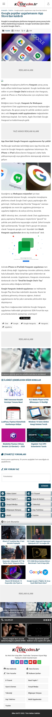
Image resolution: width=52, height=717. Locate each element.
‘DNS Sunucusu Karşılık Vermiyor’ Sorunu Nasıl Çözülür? (13, 402)
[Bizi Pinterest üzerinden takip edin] (35, 662)
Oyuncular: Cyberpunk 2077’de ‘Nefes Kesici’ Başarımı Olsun (13, 562)
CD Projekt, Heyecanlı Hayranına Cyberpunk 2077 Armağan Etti (38, 542)
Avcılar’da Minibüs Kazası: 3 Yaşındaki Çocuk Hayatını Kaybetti (13, 612)
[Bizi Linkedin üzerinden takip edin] (26, 662)
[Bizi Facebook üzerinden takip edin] (13, 662)
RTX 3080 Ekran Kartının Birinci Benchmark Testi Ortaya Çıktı (39, 562)
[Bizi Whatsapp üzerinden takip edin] (39, 662)
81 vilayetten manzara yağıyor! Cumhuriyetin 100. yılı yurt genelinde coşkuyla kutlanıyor (24, 373)
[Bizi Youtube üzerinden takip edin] (30, 662)
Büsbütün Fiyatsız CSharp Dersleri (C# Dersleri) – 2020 (13, 445)
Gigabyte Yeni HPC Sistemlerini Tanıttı (38, 445)
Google (15, 323)
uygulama (8, 327)
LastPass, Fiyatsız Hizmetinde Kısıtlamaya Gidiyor (13, 423)
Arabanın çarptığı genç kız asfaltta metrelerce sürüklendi (38, 613)
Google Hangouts (29, 323)
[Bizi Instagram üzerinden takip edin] (21, 662)
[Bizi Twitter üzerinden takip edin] (17, 662)
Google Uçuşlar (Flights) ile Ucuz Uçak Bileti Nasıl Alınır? (38, 582)
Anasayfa (4, 10)
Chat (6, 323)
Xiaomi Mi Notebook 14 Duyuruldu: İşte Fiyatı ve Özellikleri (13, 583)
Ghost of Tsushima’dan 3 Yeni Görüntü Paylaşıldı (13, 542)
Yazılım (10, 10)
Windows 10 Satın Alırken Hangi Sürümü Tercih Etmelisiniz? (39, 424)
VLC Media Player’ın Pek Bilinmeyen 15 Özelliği (38, 400)
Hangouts (44, 323)
